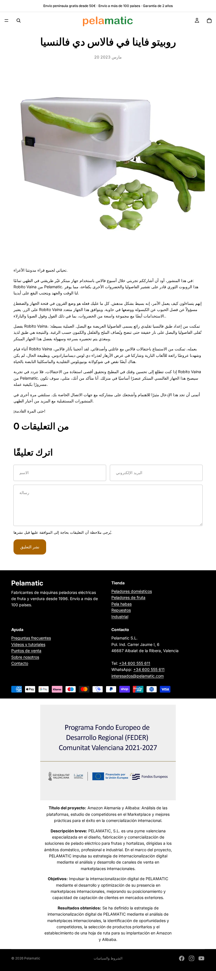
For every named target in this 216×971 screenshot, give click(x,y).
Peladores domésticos (131, 591)
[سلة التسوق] (209, 20)
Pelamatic (32, 958)
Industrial (119, 616)
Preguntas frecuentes (31, 638)
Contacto (19, 663)
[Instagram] (191, 958)
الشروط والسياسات (108, 958)
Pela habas (121, 603)
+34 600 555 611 (134, 663)
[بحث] (18, 20)
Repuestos (121, 610)
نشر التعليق (29, 546)
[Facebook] (181, 958)
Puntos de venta (26, 650)
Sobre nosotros (25, 657)
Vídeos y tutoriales (28, 644)
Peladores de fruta (128, 597)
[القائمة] (6, 20)
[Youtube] (201, 958)
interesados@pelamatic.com (137, 675)
